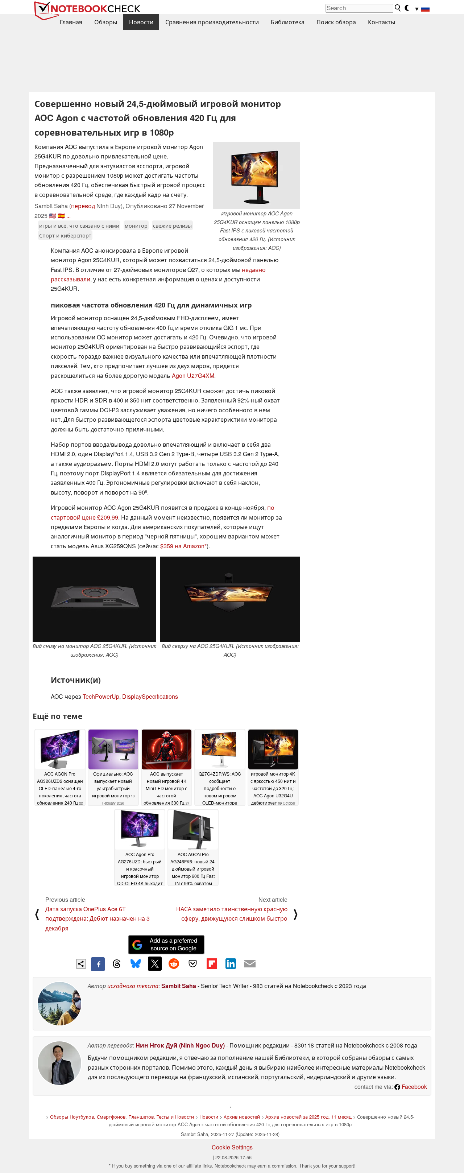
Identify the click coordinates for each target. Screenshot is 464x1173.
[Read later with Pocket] (193, 963)
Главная (71, 22)
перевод (83, 206)
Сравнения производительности (212, 22)
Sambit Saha (178, 986)
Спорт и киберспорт (65, 235)
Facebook (413, 1086)
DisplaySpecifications (150, 696)
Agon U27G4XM (193, 375)
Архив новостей (242, 1116)
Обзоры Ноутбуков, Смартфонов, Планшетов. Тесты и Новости (122, 1116)
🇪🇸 (61, 215)
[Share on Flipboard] (212, 963)
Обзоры (105, 22)
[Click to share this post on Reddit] (174, 963)
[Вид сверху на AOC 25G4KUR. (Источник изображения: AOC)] (230, 599)
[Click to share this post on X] (155, 963)
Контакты (381, 22)
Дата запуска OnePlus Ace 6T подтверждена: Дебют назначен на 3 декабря (97, 918)
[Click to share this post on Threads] (117, 964)
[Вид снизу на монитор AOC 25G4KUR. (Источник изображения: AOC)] (94, 599)
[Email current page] (250, 964)
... (68, 215)
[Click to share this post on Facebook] (98, 964)
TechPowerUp (101, 696)
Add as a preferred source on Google (173, 944)
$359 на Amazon (182, 546)
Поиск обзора (336, 22)
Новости (141, 22)
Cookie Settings (232, 1147)
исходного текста (132, 986)
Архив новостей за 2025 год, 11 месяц (308, 1116)
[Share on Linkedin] (230, 963)
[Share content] (81, 964)
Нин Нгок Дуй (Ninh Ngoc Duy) (180, 1045)
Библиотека (287, 22)
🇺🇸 (52, 215)
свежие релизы (172, 225)
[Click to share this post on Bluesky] (135, 964)
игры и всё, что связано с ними (79, 225)
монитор (136, 225)
